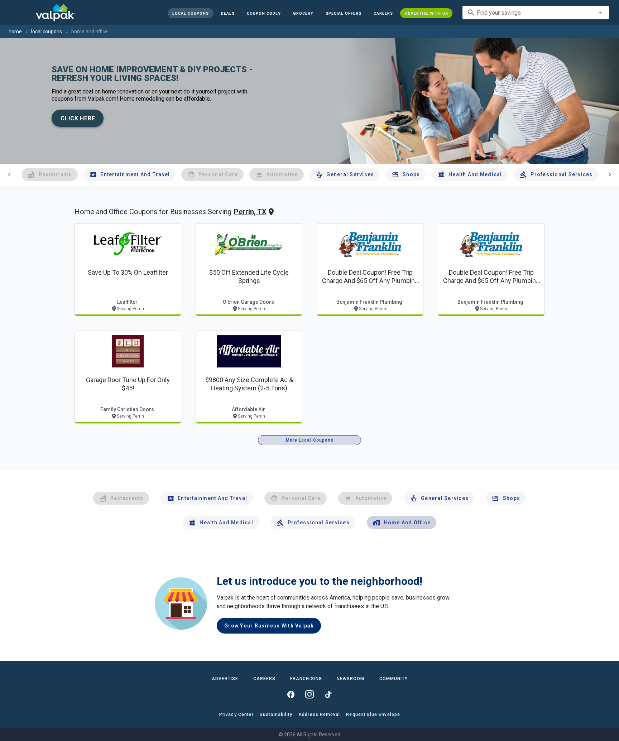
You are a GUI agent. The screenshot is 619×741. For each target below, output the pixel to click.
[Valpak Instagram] (309, 694)
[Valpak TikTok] (328, 694)
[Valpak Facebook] (290, 694)
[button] (343, 13)
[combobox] (535, 12)
